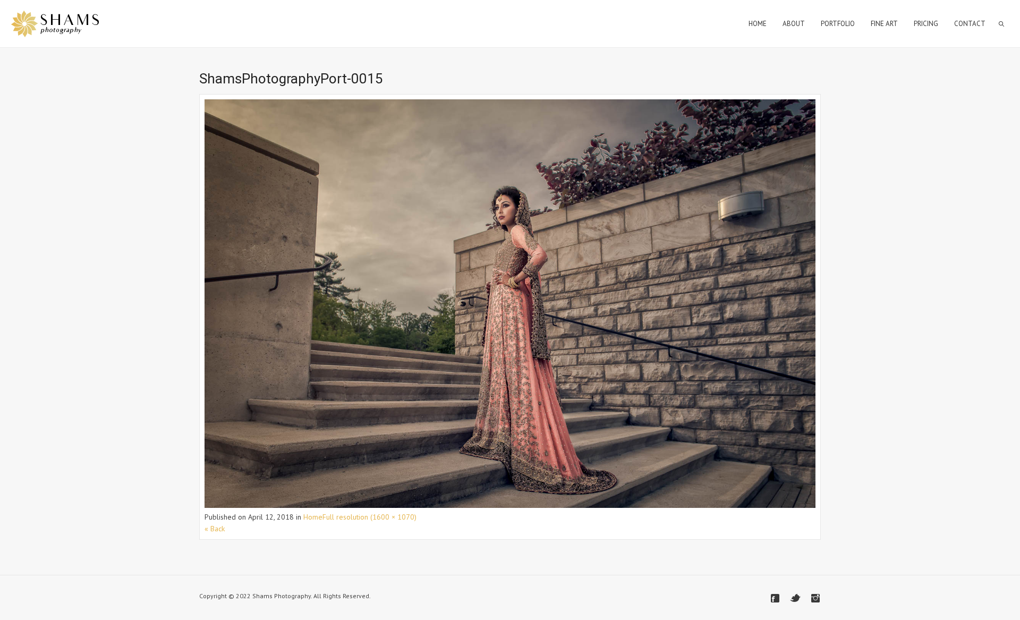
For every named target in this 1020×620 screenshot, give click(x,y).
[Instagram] (815, 598)
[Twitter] (795, 598)
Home (312, 517)
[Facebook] (775, 598)
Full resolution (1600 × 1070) (369, 517)
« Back (215, 528)
